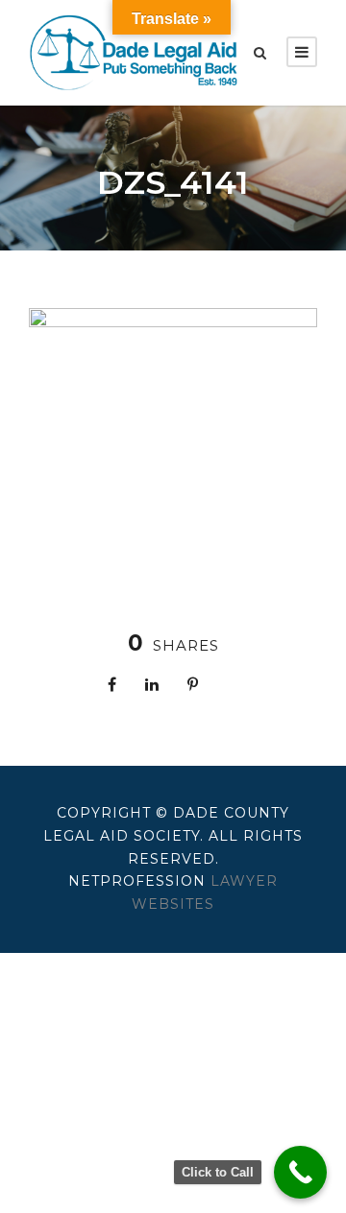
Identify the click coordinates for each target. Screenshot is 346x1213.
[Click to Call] (300, 1172)
